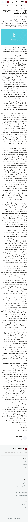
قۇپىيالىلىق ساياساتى (22, 486)
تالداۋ (25, 467)
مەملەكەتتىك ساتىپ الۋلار (21, 495)
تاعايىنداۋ (12, 6)
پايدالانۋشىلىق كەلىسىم (22, 483)
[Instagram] (26, 17)
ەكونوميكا (25, 471)
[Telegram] (20, 17)
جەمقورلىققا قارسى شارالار (21, 492)
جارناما (25, 511)
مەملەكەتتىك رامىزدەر (22, 489)
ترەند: (25, 6)
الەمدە (25, 474)
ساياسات (25, 464)
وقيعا (16, 6)
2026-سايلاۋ (20, 6)
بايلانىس (25, 508)
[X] (15, 17)
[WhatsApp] (23, 17)
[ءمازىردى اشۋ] (2, 2)
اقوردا (8, 6)
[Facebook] (18, 17)
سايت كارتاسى (23, 505)
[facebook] (20, 452)
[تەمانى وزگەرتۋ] (7, 2)
